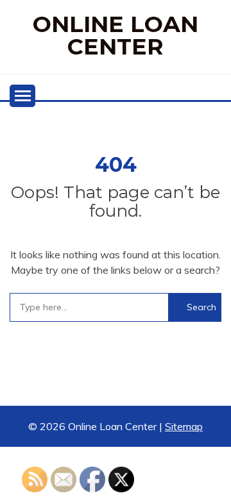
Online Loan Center (115, 35)
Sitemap (184, 426)
